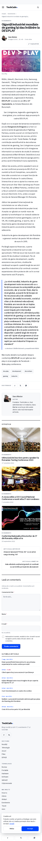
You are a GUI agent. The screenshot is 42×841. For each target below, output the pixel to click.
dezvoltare (28, 371)
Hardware (5, 774)
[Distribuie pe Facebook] (14, 385)
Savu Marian (12, 37)
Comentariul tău (8, 592)
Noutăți (4, 744)
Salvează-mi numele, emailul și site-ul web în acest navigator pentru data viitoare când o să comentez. (22, 639)
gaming (5, 376)
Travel (4, 806)
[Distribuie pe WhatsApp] (26, 385)
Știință (4, 757)
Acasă (4, 14)
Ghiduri (4, 799)
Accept (30, 829)
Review (4, 767)
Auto (3, 809)
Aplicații (5, 780)
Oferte (4, 796)
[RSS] (9, 735)
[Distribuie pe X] (20, 385)
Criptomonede (7, 783)
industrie (14, 376)
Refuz (12, 829)
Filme (3, 754)
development (16, 371)
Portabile (5, 770)
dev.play (6, 371)
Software (5, 777)
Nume (4, 614)
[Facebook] (4, 735)
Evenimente (11, 14)
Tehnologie (6, 748)
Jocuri (4, 751)
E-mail (4, 624)
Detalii (12, 824)
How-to (4, 793)
